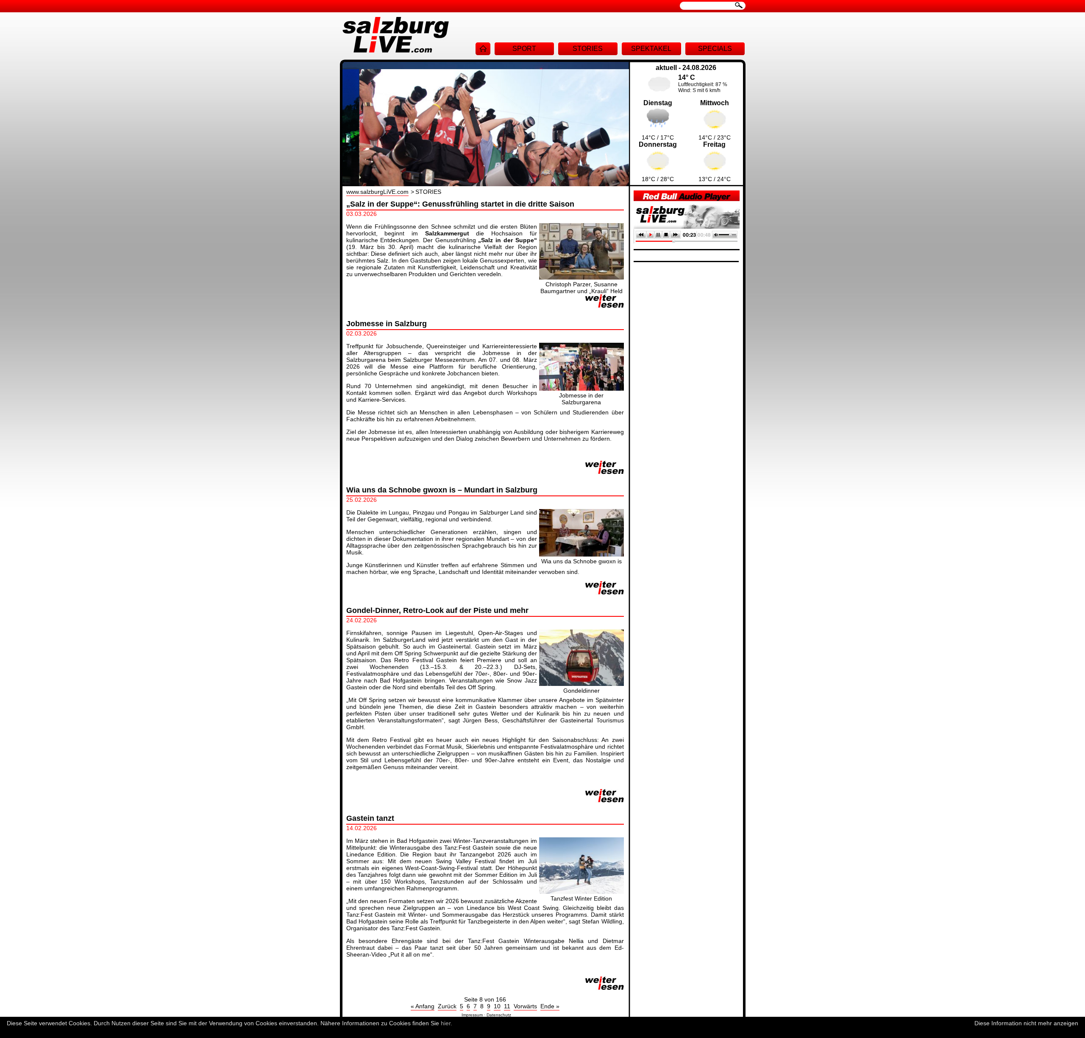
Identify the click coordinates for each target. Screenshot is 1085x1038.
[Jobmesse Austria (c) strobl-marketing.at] (581, 388)
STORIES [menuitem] (588, 48)
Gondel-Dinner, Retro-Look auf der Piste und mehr (437, 610)
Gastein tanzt (370, 818)
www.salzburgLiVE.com (377, 191)
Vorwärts (525, 1006)
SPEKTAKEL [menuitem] (651, 48)
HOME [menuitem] (483, 48)
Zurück (447, 1006)
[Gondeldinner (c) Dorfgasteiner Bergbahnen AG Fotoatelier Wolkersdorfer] (581, 683)
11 (507, 1006)
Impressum (472, 1015)
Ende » (549, 1006)
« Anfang (422, 1006)
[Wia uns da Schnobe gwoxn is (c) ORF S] (581, 554)
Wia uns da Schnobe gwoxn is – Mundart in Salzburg (441, 490)
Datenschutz (499, 1015)
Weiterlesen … (604, 301)
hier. (446, 1023)
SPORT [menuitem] (524, 48)
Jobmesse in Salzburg (386, 323)
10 (497, 1006)
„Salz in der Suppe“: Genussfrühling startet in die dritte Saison (460, 204)
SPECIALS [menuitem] (715, 48)
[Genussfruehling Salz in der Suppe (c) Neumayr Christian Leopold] (581, 277)
